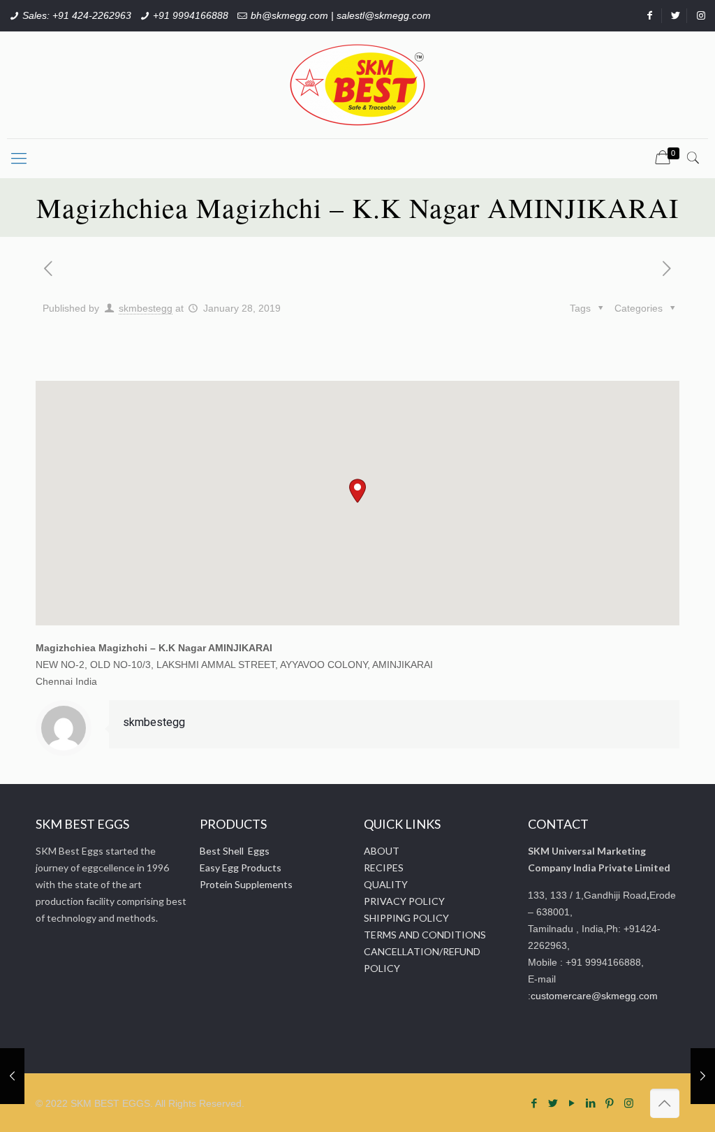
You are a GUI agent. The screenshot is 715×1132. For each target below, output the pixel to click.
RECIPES (384, 867)
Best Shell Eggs (235, 851)
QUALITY (386, 884)
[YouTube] (572, 1103)
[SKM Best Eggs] (357, 84)
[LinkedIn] (591, 1103)
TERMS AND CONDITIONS (425, 935)
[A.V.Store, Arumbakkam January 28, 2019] (12, 1076)
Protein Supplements (246, 884)
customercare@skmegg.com (594, 995)
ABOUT (381, 851)
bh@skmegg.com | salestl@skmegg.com (341, 15)
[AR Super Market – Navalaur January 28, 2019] (703, 1076)
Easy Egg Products (240, 867)
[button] (357, 491)
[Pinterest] (610, 1103)
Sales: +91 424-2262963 (76, 15)
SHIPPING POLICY (406, 918)
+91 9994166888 (190, 15)
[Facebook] (534, 1103)
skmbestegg (145, 308)
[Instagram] (628, 1103)
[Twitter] (553, 1103)
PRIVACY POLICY (404, 901)
